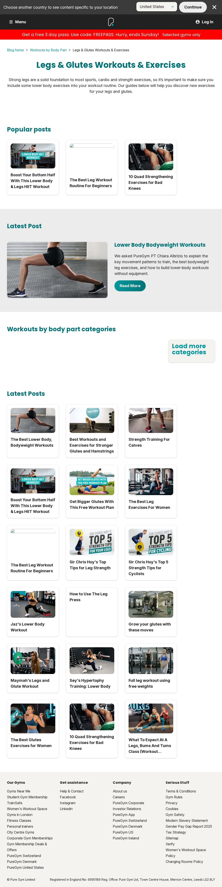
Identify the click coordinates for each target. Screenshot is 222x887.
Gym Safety (175, 814)
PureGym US (123, 832)
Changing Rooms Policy (184, 861)
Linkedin (66, 809)
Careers (119, 797)
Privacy (172, 803)
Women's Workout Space (27, 809)
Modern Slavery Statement (187, 820)
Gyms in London (20, 814)
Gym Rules (174, 797)
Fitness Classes (19, 820)
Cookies (172, 809)
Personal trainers (20, 826)
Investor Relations (127, 809)
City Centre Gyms (20, 832)
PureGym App (124, 814)
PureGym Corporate (128, 803)
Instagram (67, 803)
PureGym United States (25, 867)
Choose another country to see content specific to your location (60, 7)
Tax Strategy (176, 832)
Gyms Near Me (18, 791)
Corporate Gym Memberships (30, 838)
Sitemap (172, 838)
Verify (170, 844)
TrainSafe (14, 803)
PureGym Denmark (22, 861)
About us (120, 791)
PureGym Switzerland (24, 856)
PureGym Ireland (126, 838)
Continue (193, 7)
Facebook (68, 797)
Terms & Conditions (181, 791)
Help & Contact (71, 791)
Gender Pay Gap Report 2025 (189, 826)
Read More (130, 285)
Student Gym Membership (27, 797)
